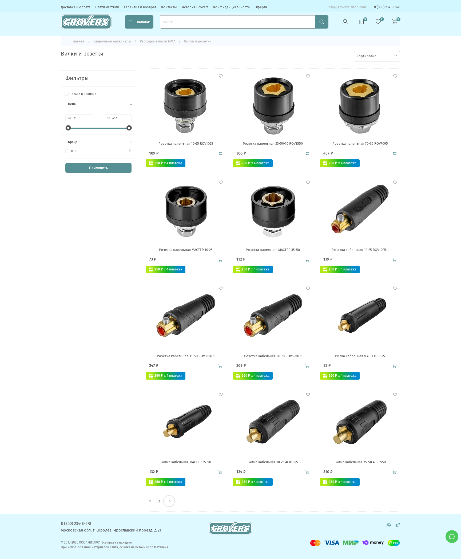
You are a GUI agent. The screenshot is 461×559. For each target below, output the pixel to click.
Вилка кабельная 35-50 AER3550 (360, 462)
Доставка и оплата (75, 7)
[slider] (68, 128)
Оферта (261, 7)
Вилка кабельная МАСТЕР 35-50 (186, 462)
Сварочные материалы (112, 41)
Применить (98, 168)
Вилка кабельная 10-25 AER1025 (273, 462)
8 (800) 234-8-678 (387, 7)
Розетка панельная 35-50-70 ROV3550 (273, 143)
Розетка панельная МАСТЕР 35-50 (273, 250)
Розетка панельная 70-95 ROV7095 (360, 143)
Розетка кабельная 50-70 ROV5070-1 (273, 356)
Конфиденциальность (231, 7)
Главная (78, 41)
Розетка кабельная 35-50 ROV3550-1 (186, 356)
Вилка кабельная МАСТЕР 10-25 (360, 356)
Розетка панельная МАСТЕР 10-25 (186, 250)
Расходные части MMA (157, 41)
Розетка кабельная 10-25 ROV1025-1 (360, 250)
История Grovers (195, 7)
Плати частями (107, 7)
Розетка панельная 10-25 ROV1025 (185, 143)
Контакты (169, 7)
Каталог (143, 22)
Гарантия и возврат (140, 7)
